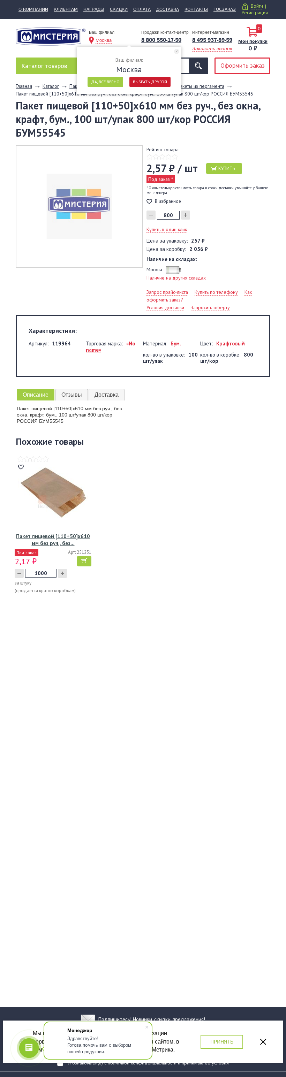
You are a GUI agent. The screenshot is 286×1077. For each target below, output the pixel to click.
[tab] (35, 394)
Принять (221, 1041)
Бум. (176, 343)
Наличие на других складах (176, 278)
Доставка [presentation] (107, 395)
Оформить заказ (242, 65)
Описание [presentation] (35, 395)
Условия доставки (165, 307)
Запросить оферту (210, 307)
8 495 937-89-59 (212, 40)
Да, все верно (105, 81)
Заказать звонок (212, 48)
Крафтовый (230, 343)
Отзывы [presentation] (71, 395)
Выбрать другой (150, 81)
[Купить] (84, 561)
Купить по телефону (216, 292)
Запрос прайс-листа (167, 292)
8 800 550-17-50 (161, 40)
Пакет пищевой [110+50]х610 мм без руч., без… (53, 540)
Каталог (44, 66)
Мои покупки (253, 41)
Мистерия (50, 39)
